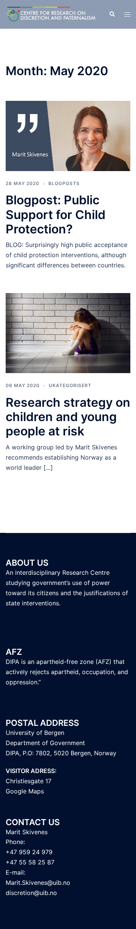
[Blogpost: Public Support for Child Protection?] (68, 135)
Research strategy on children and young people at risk (68, 417)
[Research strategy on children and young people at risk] (68, 332)
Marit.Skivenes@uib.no (38, 882)
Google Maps (25, 791)
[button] (112, 14)
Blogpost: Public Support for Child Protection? (55, 214)
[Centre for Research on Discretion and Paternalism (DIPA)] (51, 13)
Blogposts (64, 183)
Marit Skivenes (27, 832)
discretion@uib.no (31, 893)
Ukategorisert (70, 385)
